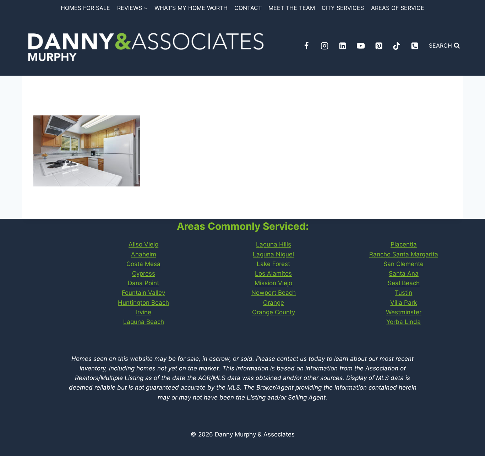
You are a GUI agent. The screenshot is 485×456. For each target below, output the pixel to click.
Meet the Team (291, 7)
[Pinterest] (379, 46)
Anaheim (143, 254)
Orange (273, 302)
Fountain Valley (143, 292)
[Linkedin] (342, 46)
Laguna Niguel (273, 254)
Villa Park (403, 302)
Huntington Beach (143, 302)
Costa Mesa (143, 263)
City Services (343, 7)
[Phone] (415, 46)
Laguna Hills (273, 244)
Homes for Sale (85, 7)
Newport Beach (273, 292)
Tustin (403, 292)
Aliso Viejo (143, 244)
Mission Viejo (273, 283)
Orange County (273, 312)
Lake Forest (273, 263)
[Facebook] (306, 46)
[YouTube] (361, 46)
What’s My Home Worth (191, 7)
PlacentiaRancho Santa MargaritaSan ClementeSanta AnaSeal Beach (403, 264)
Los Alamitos (273, 273)
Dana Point (143, 283)
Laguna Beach (143, 321)
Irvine (143, 312)
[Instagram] (324, 46)
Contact (248, 7)
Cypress (143, 273)
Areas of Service (397, 7)
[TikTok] (396, 46)
